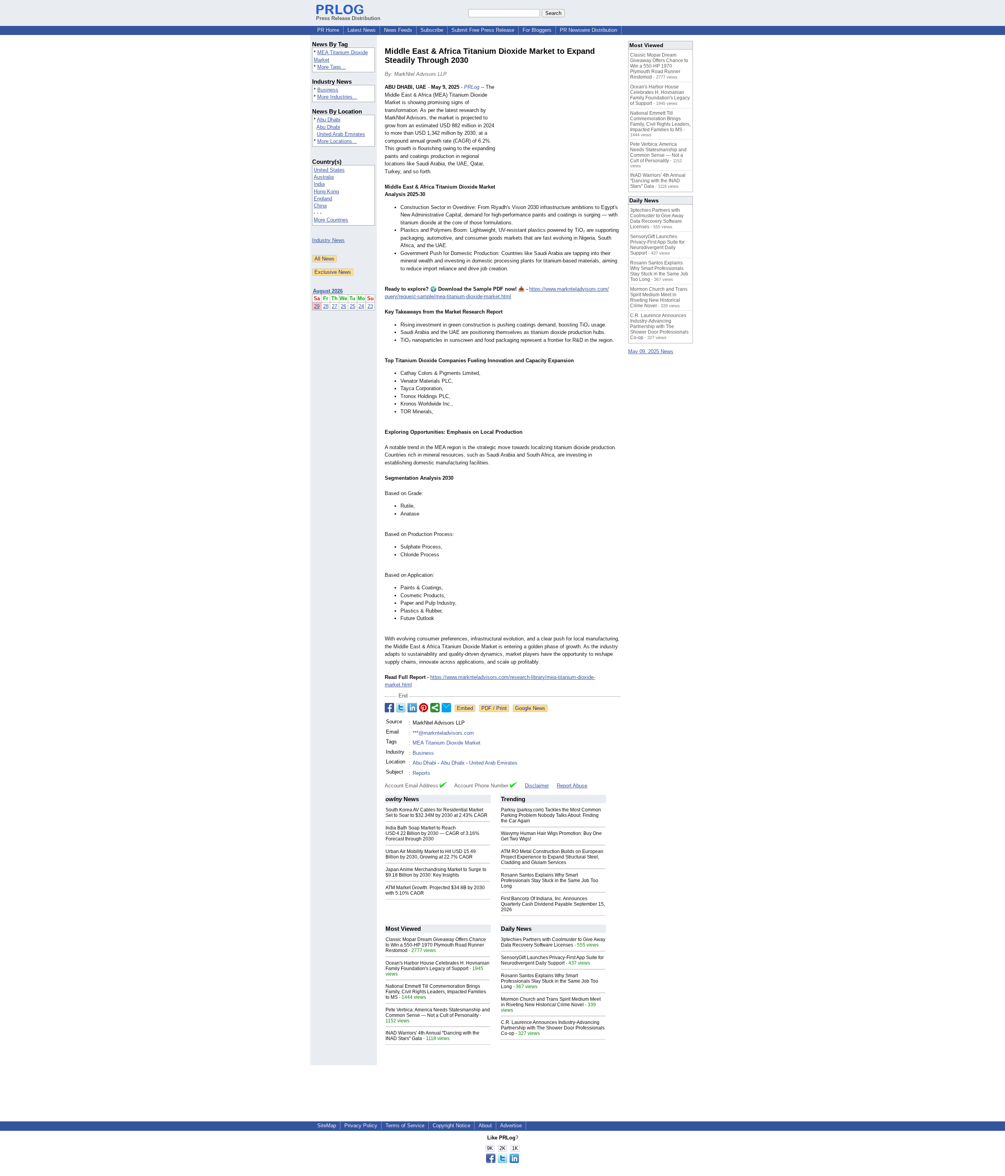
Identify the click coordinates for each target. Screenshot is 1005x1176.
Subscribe (431, 30)
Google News (530, 708)
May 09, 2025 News (650, 351)
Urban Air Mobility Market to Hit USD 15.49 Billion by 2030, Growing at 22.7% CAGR (431, 854)
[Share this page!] (502, 1161)
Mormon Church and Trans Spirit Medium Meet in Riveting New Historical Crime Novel (551, 1001)
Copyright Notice (451, 1125)
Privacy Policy (360, 1125)
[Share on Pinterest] (423, 707)
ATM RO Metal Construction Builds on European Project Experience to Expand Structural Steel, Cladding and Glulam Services (552, 857)
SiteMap (326, 1125)
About (485, 1125)
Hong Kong (326, 191)
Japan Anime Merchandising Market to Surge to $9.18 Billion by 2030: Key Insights (436, 872)
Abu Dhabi (328, 120)
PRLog (471, 87)
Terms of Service (405, 1125)
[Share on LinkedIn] (412, 707)
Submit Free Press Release (482, 30)
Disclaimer (537, 786)
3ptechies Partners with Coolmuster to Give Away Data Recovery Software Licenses (553, 942)
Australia (324, 177)
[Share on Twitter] (401, 707)
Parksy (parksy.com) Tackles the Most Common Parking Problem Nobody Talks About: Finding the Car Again (551, 815)
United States (329, 170)
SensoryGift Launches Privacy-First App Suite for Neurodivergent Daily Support (552, 960)
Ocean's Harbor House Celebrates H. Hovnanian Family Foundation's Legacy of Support (438, 965)
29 (317, 306)
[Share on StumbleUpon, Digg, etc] (435, 707)
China (320, 206)
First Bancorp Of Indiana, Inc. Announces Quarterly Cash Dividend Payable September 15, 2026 (553, 904)
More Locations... (337, 141)
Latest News (361, 30)
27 (334, 306)
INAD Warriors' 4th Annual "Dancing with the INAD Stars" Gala (657, 180)
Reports (421, 773)
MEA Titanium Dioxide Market (447, 743)
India (319, 184)
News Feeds (398, 30)
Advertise (511, 1125)
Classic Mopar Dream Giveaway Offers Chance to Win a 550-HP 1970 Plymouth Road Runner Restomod (436, 945)
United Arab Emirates (341, 134)
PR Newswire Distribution (588, 30)
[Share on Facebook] (389, 707)
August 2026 (328, 291)
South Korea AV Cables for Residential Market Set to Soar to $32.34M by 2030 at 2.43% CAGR (437, 812)
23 (370, 306)
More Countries (331, 220)
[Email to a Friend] (446, 707)
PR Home (328, 30)
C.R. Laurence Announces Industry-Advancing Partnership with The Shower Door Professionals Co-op (553, 1028)
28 (326, 306)
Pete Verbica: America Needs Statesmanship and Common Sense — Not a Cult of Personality (438, 1012)
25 (352, 306)
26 (343, 306)
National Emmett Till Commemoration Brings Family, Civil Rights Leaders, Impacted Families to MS (436, 991)
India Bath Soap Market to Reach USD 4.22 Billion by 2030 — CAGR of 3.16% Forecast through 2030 (432, 833)
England (323, 199)
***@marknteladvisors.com (443, 733)
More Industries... (337, 97)
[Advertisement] (561, 141)
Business (327, 90)
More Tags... (331, 67)
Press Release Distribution (348, 18)
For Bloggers (537, 30)
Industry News (328, 240)
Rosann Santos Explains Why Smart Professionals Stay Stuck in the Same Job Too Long (549, 880)
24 (361, 306)
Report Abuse (572, 786)
